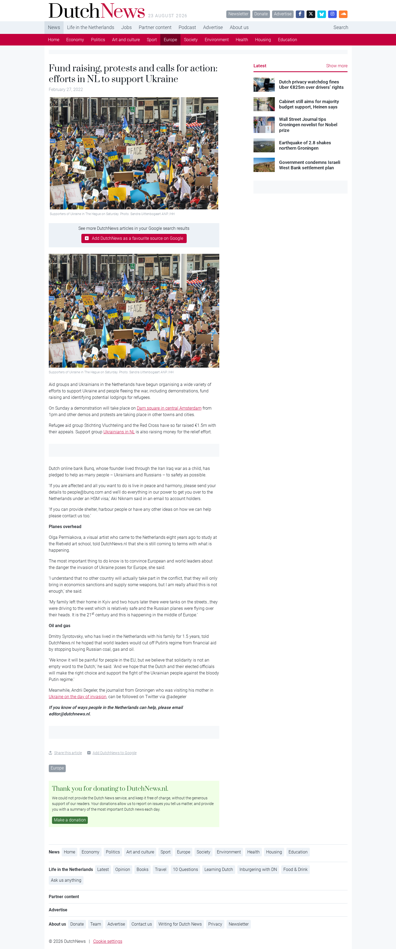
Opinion (122, 869)
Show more (337, 65)
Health (242, 39)
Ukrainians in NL (119, 431)
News (54, 27)
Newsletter (238, 13)
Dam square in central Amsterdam (169, 408)
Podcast (187, 27)
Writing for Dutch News (180, 924)
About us (239, 27)
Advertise (282, 13)
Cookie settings (107, 941)
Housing (263, 39)
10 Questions (185, 869)
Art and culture (126, 39)
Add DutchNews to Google (115, 753)
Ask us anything (66, 880)
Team (95, 924)
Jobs (126, 27)
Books (142, 869)
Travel (160, 869)
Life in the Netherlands (90, 27)
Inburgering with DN (258, 869)
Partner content (155, 27)
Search (341, 27)
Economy (75, 39)
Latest (259, 65)
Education (287, 39)
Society (191, 39)
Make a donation (70, 820)
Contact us (141, 924)
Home (53, 39)
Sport (152, 39)
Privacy (215, 924)
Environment (217, 39)
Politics (98, 39)
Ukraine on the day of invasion (77, 696)
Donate (261, 13)
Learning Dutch (218, 869)
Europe (170, 39)
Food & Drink (295, 869)
